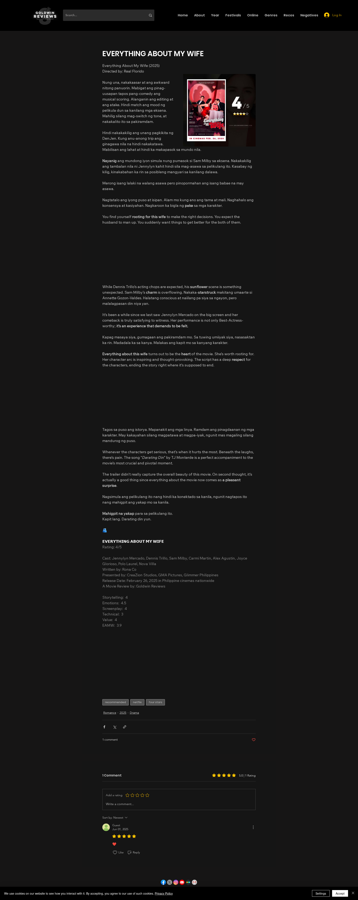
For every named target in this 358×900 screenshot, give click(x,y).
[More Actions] (253, 827)
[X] (169, 882)
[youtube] (182, 882)
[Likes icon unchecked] (115, 852)
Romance (109, 713)
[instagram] (175, 882)
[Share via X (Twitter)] (114, 727)
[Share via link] (125, 727)
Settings (321, 893)
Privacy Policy (164, 893)
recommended (115, 702)
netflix (137, 702)
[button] (199, 15)
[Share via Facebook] (104, 727)
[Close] (353, 893)
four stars (155, 702)
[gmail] (194, 882)
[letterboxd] (188, 882)
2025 (123, 713)
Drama (134, 713)
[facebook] (163, 882)
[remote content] (179, 254)
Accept (340, 893)
